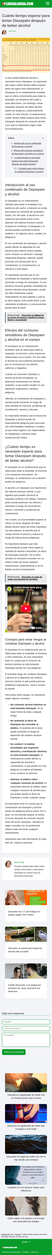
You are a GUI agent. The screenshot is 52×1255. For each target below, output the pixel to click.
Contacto (25, 1252)
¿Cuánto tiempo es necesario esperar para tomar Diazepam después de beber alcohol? (26, 161)
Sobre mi (34, 1252)
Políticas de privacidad (11, 1252)
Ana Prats (12, 31)
